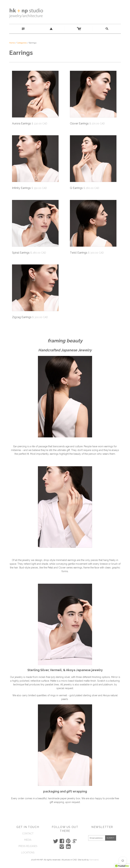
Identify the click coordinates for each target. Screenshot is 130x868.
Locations (27, 852)
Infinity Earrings (21, 188)
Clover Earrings (79, 123)
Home (12, 43)
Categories (22, 43)
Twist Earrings (78, 252)
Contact (28, 833)
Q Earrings (76, 188)
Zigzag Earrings (21, 317)
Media (27, 839)
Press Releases (27, 846)
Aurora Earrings (21, 123)
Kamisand (94, 859)
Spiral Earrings (21, 252)
